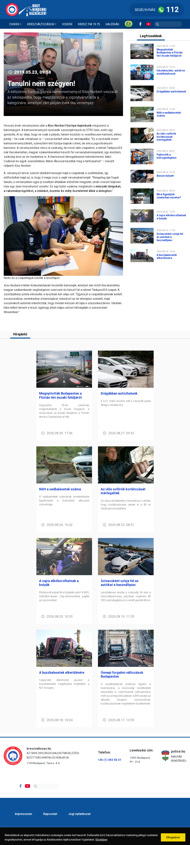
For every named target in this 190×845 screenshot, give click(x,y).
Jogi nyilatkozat (79, 814)
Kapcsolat (50, 814)
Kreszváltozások (40, 24)
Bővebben (101, 839)
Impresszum (23, 814)
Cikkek (14, 24)
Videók (67, 24)
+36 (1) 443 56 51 (109, 759)
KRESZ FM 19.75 (89, 24)
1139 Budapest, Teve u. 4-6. (43, 763)
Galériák (112, 24)
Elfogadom (173, 837)
